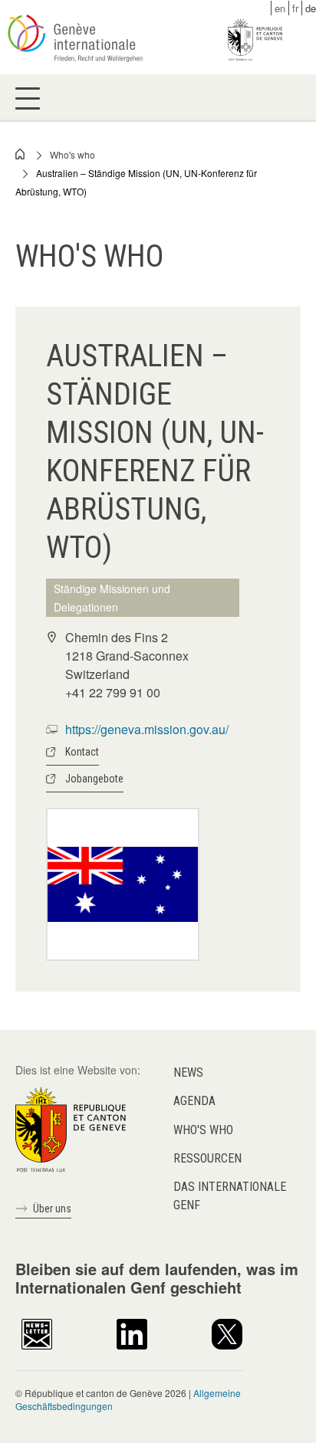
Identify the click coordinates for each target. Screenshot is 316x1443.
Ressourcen (207, 1158)
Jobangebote (94, 778)
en (280, 8)
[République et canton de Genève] (70, 1128)
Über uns (52, 1208)
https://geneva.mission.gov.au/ (147, 729)
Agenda (194, 1101)
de (310, 8)
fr (295, 8)
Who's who (72, 154)
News (188, 1072)
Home (20, 154)
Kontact (82, 752)
